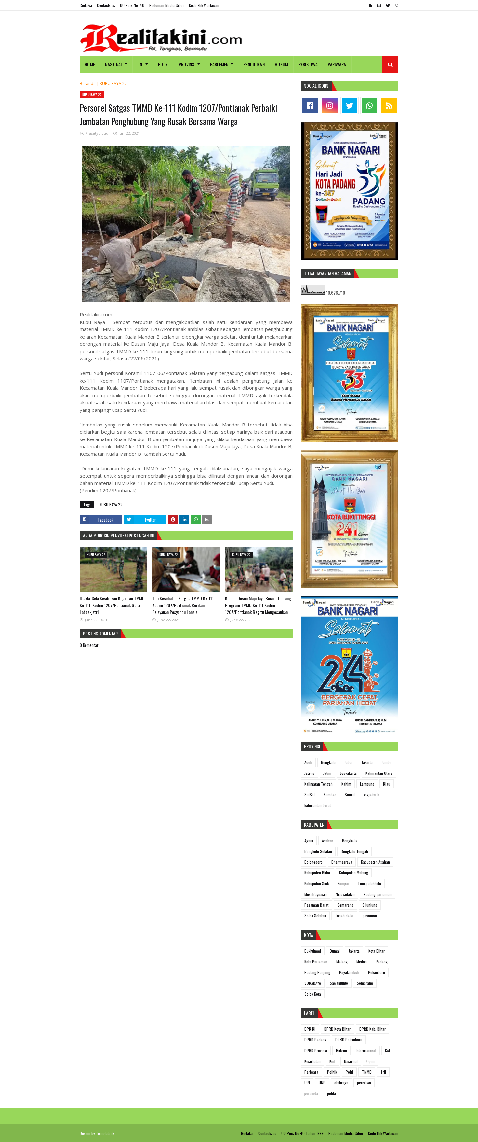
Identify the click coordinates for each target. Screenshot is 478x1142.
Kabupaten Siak (316, 883)
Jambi (386, 762)
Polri (349, 1072)
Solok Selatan (315, 915)
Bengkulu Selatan (318, 851)
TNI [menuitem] (140, 64)
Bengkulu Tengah (354, 851)
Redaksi (86, 5)
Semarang (345, 905)
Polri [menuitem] (163, 64)
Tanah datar (344, 915)
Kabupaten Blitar (317, 872)
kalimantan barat (317, 805)
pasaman (370, 915)
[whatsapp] (395, 5)
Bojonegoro (313, 862)
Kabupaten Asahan (375, 862)
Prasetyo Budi (97, 133)
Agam (308, 840)
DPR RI (309, 1029)
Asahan (327, 840)
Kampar (344, 883)
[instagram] (379, 5)
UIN (307, 1082)
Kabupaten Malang (353, 872)
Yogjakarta (371, 794)
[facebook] (370, 5)
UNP (322, 1082)
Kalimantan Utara (378, 773)
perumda (311, 1093)
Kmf (332, 1061)
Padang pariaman (378, 894)
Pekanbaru (376, 972)
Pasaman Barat (316, 905)
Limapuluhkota (369, 883)
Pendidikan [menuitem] (254, 64)
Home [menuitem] (90, 64)
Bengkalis (349, 840)
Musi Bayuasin (315, 894)
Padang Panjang (317, 972)
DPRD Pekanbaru (348, 1039)
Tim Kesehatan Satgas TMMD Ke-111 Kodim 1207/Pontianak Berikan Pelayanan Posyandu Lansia (183, 605)
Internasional (366, 1050)
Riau (386, 784)
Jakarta (367, 762)
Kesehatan (312, 1061)
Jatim (327, 773)
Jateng (309, 773)
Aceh (308, 762)
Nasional (351, 1061)
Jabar (348, 762)
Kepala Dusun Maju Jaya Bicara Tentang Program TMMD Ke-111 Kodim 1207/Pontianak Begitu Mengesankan (258, 605)
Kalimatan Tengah (318, 784)
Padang (382, 961)
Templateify (105, 1133)
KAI (387, 1050)
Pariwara (311, 1072)
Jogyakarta (348, 773)
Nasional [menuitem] (114, 64)
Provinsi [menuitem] (187, 64)
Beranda (88, 83)
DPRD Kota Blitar (337, 1029)
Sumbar (330, 794)
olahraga (341, 1082)
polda (331, 1093)
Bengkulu (328, 762)
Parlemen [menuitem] (219, 64)
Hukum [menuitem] (281, 64)
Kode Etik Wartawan (204, 5)
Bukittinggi (312, 951)
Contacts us (106, 5)
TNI (383, 1072)
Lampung (367, 784)
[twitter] (388, 5)
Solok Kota (312, 993)
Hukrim (341, 1050)
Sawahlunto (339, 983)
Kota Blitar (376, 951)
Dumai (335, 951)
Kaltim (346, 784)
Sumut (350, 794)
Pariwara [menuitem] (337, 64)
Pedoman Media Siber (166, 5)
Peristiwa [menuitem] (308, 64)
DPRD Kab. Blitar (372, 1029)
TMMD (367, 1072)
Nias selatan (345, 894)
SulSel (309, 794)
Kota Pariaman (315, 961)
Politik (332, 1072)
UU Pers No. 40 (132, 5)
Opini (370, 1061)
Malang (342, 961)
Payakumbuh (349, 972)
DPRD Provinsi (315, 1050)
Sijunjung (369, 905)
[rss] (389, 105)
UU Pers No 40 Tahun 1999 (302, 1133)
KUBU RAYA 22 (113, 83)
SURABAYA (312, 983)
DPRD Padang (315, 1039)
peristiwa (364, 1082)
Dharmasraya (341, 862)
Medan (361, 961)
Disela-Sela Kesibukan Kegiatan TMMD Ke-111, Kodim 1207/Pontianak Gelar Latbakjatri (112, 605)
